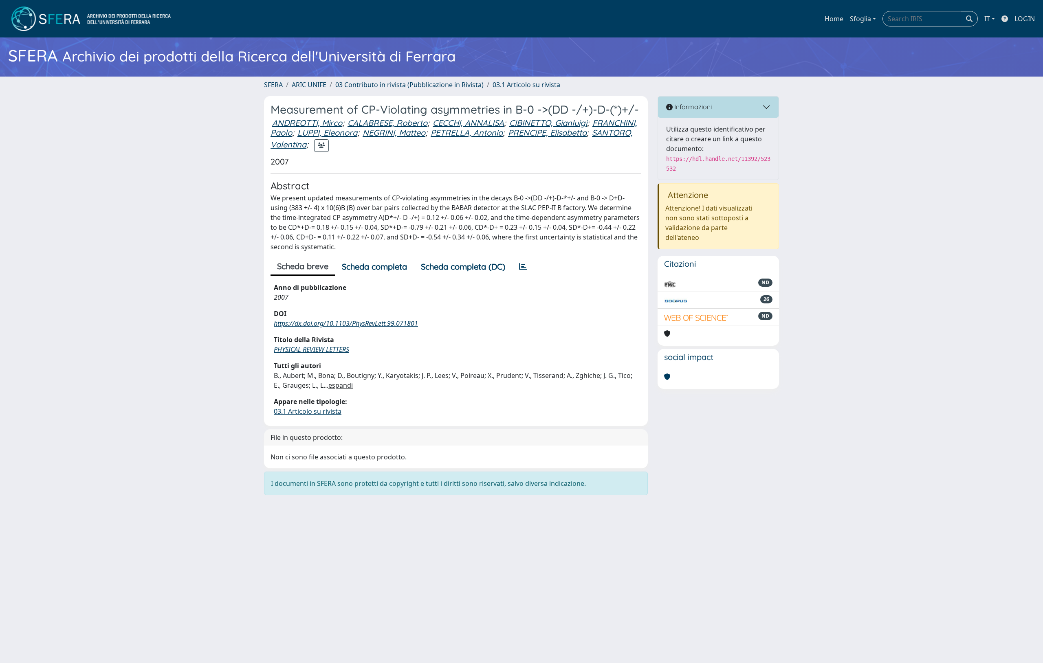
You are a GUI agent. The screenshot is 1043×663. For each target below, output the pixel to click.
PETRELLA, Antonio (467, 132)
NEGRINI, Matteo (394, 132)
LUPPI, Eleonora (327, 132)
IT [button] (987, 18)
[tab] (523, 266)
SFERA (273, 84)
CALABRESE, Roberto (387, 123)
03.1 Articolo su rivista (526, 84)
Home (834, 18)
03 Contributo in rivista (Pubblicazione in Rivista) (409, 84)
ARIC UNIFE (309, 84)
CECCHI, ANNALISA (468, 123)
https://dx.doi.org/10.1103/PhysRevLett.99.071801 (346, 323)
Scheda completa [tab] (374, 266)
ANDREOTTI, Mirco (307, 123)
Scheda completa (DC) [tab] (463, 266)
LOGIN (1024, 18)
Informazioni (692, 107)
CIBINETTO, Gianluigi (548, 123)
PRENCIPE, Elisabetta (547, 132)
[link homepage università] (91, 19)
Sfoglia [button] (860, 18)
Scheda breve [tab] (302, 266)
